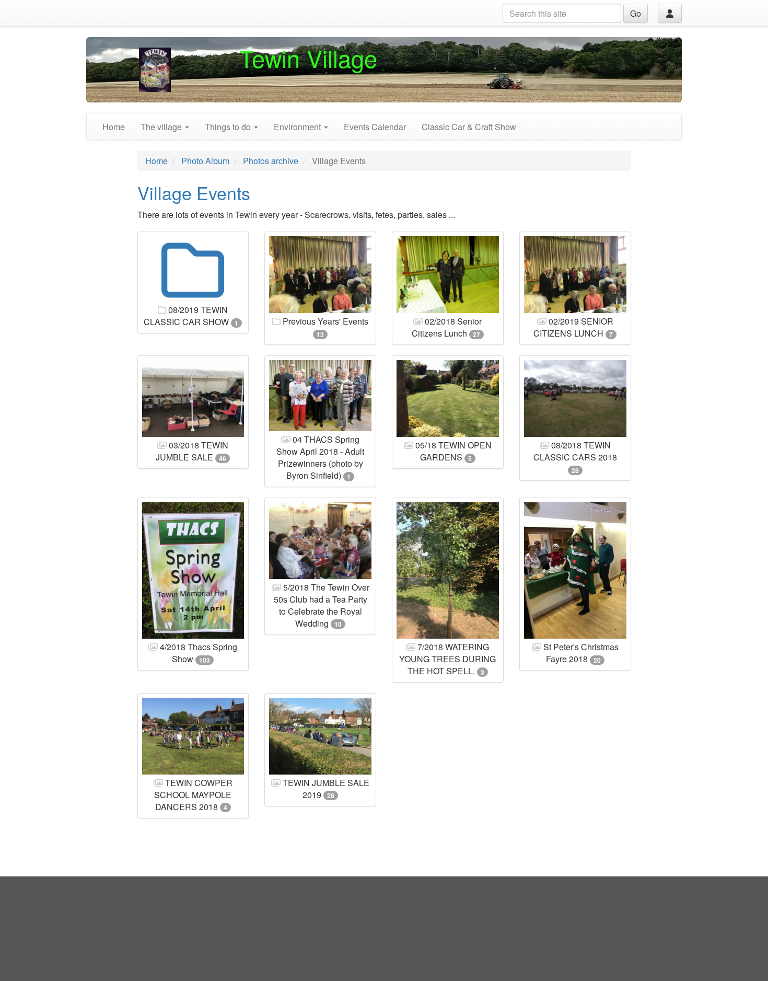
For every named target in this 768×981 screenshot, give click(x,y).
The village (162, 127)
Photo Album (205, 161)
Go (635, 13)
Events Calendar (375, 127)
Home (113, 127)
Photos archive (270, 161)
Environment (298, 127)
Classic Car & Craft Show (469, 127)
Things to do (229, 127)
